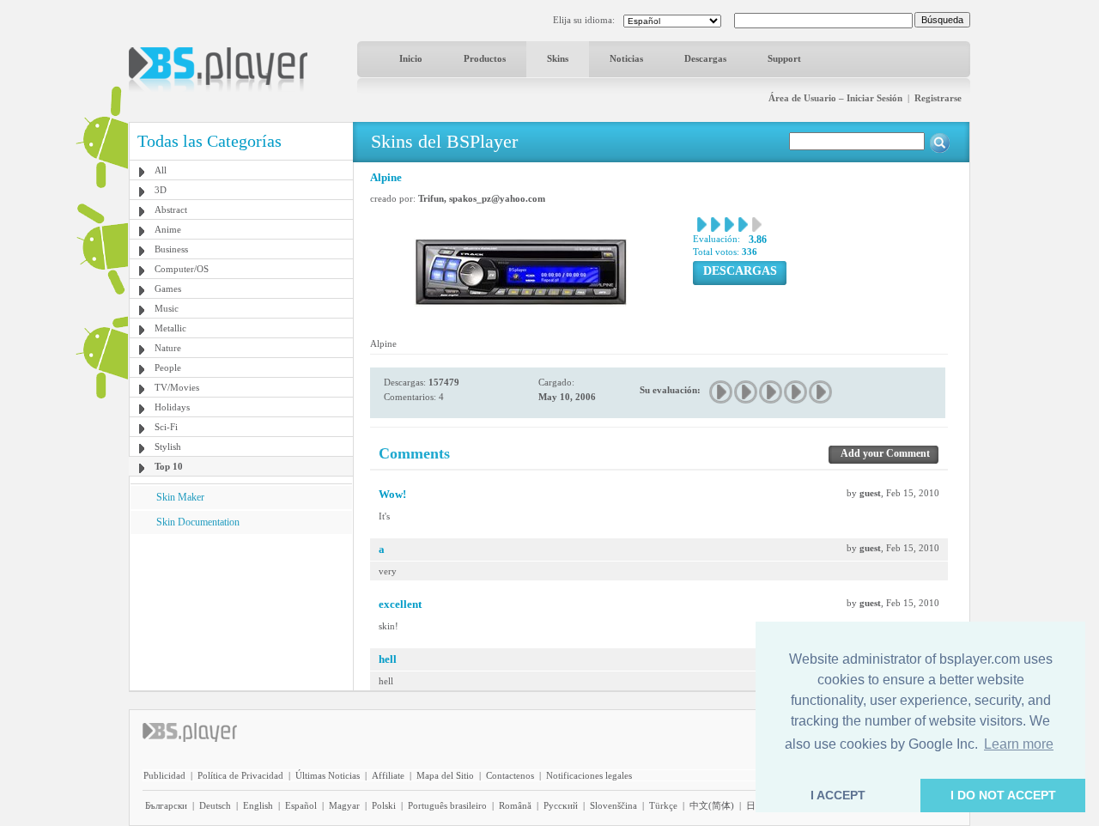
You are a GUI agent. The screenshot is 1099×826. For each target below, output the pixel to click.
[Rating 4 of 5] (796, 392)
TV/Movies (177, 387)
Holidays (172, 407)
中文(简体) (711, 805)
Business (171, 249)
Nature (168, 348)
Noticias (626, 58)
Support (784, 58)
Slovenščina (613, 805)
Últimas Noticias (327, 775)
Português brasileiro (447, 805)
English (258, 805)
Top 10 (169, 466)
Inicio (410, 58)
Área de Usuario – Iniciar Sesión (835, 98)
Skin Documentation (198, 522)
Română (515, 805)
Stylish (168, 446)
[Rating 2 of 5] (746, 392)
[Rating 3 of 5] (771, 392)
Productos (485, 58)
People (168, 367)
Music (167, 308)
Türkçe (663, 805)
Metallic (170, 328)
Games (168, 288)
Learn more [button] (1018, 744)
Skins (557, 58)
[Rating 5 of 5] (821, 392)
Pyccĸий (560, 805)
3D (161, 190)
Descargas (705, 58)
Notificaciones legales (589, 775)
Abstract (171, 209)
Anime (168, 229)
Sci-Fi (166, 427)
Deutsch (215, 805)
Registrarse (938, 98)
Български (166, 805)
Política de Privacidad (240, 775)
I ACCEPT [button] (838, 795)
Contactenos (510, 775)
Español (301, 805)
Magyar (344, 805)
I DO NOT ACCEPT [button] (1003, 795)
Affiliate (388, 775)
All (161, 170)
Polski (384, 805)
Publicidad (164, 775)
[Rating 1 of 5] (721, 392)
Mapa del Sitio (445, 775)
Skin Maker (180, 497)
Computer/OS (182, 269)
